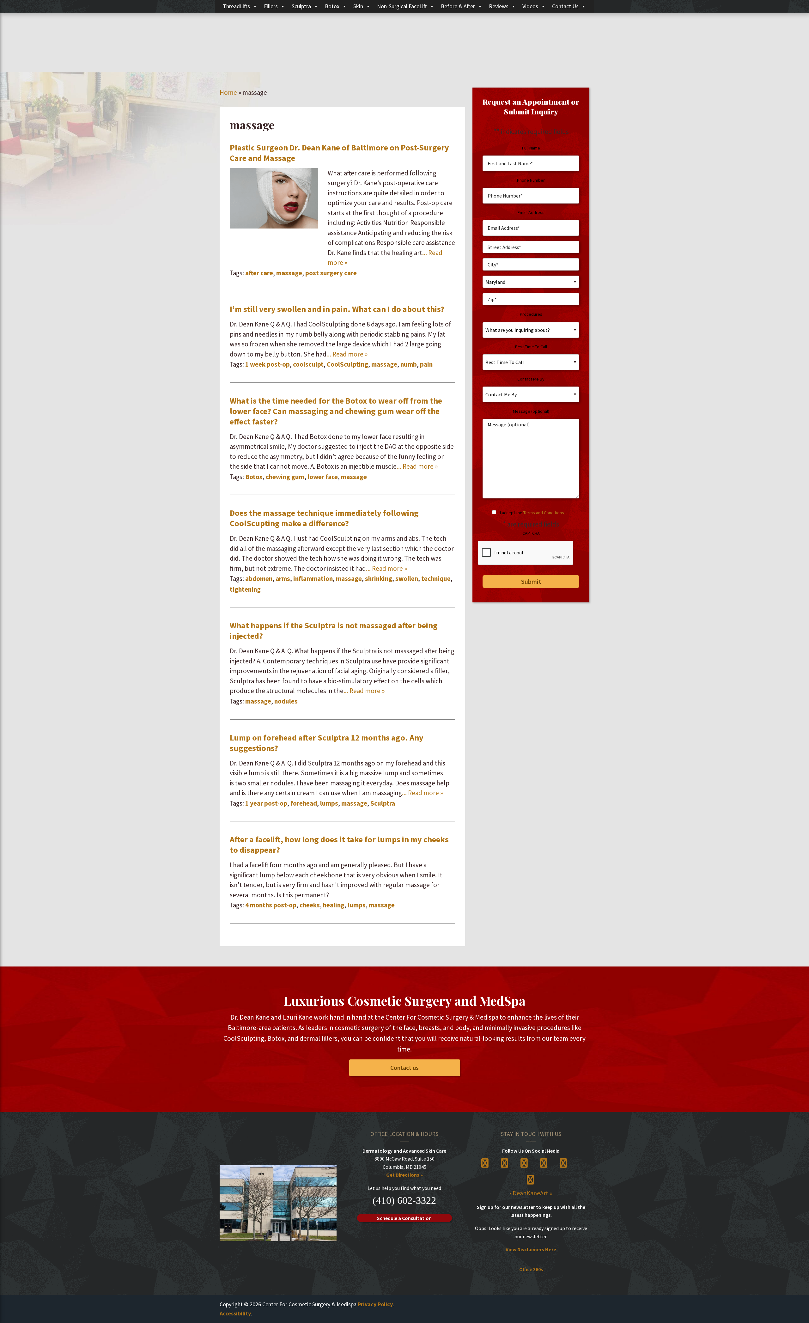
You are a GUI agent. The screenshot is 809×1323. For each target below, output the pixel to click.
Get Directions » (404, 1175)
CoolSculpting (347, 364)
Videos (530, 6)
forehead (303, 803)
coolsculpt (308, 364)
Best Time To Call (531, 347)
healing (333, 905)
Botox (332, 6)
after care (259, 273)
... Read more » (347, 354)
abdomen (258, 578)
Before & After (458, 6)
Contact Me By (530, 379)
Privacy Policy (375, 1304)
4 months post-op (270, 905)
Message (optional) (531, 411)
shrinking (378, 578)
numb (408, 364)
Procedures (531, 314)
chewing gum (285, 476)
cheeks (310, 905)
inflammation (313, 578)
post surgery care (331, 273)
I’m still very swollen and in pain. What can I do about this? (337, 309)
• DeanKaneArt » (530, 1193)
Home (228, 92)
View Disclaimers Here (531, 1249)
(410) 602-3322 (404, 1200)
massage (289, 273)
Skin (358, 6)
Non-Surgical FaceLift (402, 6)
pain (426, 364)
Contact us (404, 1067)
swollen (406, 578)
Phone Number (531, 180)
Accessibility (235, 1313)
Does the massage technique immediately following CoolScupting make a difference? (324, 518)
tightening (245, 589)
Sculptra (301, 6)
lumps (329, 803)
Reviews (498, 6)
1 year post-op (266, 803)
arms (283, 578)
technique (436, 578)
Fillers (271, 6)
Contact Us (565, 6)
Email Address (531, 212)
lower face (322, 476)
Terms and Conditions (543, 512)
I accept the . (532, 512)
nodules (286, 701)
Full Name (531, 148)
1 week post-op (267, 364)
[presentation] (526, 553)
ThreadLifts (236, 6)
